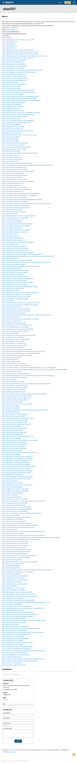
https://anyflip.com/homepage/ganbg (13, 313)
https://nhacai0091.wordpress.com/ (13, 220)
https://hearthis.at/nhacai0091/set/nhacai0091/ (16, 465)
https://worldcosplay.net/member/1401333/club (16, 551)
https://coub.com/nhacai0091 (11, 408)
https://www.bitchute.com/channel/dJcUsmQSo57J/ (17, 325)
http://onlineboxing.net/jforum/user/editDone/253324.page (20, 305)
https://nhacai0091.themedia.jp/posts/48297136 (16, 208)
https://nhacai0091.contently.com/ (12, 228)
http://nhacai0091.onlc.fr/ (9, 234)
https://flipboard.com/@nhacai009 (12, 129)
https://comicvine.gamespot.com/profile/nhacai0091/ (18, 242)
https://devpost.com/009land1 (11, 515)
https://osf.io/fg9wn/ (8, 301)
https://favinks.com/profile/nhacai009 (13, 102)
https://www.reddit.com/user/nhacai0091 (14, 66)
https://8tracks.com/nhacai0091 (11, 426)
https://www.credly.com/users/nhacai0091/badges (17, 647)
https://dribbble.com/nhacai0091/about (14, 80)
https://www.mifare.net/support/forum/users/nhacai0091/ (19, 614)
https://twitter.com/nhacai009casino (13, 62)
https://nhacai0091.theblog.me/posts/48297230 (16, 226)
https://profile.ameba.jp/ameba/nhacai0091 (15, 218)
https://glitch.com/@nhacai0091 (11, 357)
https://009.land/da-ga (9, 44)
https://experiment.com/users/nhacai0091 (15, 499)
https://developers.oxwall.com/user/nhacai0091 (16, 295)
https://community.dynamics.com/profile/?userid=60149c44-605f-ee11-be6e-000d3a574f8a (29, 367)
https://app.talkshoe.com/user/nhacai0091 (15, 580)
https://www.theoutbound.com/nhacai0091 (15, 420)
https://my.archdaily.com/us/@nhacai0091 (15, 272)
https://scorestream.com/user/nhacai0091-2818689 (17, 282)
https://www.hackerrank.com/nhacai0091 (14, 345)
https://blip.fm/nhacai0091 (10, 529)
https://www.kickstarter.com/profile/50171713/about (18, 131)
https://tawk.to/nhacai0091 (10, 139)
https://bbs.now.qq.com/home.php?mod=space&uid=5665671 (20, 96)
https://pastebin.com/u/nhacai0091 (12, 274)
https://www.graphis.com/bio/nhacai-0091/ (15, 503)
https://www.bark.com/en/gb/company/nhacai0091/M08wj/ (20, 286)
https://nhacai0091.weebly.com (11, 108)
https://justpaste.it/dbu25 (9, 214)
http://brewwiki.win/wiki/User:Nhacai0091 (14, 511)
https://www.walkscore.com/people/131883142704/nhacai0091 (21, 266)
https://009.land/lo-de (8, 48)
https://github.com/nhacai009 (11, 151)
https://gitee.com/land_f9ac (10, 161)
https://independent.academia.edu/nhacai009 (16, 147)
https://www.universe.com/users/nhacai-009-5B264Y (18, 329)
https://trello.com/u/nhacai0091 (11, 307)
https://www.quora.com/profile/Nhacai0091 (15, 250)
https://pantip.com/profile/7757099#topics (14, 378)
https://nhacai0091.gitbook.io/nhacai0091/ (14, 187)
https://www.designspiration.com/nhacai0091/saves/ (18, 418)
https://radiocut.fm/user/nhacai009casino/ (15, 541)
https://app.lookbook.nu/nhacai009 (12, 173)
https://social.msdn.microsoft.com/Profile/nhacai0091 (18, 90)
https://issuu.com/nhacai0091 (11, 125)
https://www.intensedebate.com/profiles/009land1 (17, 396)
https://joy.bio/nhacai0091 (10, 495)
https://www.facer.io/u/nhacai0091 (12, 645)
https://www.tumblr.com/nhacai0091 (13, 68)
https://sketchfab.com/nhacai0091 (12, 159)
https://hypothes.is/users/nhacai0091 (13, 446)
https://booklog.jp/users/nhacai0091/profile (15, 414)
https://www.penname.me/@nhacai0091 (14, 280)
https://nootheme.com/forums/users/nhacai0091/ (17, 471)
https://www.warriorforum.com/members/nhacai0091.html (19, 452)
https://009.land (12, 30)
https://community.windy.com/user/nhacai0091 (16, 311)
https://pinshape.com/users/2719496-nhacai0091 (17, 456)
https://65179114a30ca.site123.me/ (12, 210)
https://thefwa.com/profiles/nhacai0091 (14, 392)
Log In (60, 2)
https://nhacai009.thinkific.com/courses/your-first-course (19, 135)
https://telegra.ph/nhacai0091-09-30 (13, 288)
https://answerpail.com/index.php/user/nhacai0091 (17, 458)
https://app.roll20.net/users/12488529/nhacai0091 (17, 509)
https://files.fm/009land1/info (11, 412)
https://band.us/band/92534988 (11, 222)
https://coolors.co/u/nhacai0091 (11, 321)
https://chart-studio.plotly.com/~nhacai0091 (15, 327)
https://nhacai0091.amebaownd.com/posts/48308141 (18, 252)
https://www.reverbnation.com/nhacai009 (14, 169)
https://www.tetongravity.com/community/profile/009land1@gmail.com (23, 531)
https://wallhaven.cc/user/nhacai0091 (13, 588)
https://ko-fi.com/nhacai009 (10, 141)
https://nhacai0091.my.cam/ (10, 244)
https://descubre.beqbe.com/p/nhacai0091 (15, 543)
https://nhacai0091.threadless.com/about (14, 276)
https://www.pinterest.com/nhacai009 (13, 64)
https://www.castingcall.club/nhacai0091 (14, 622)
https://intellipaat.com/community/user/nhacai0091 (17, 572)
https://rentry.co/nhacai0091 (10, 568)
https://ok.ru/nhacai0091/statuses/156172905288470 (18, 121)
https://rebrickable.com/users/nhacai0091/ (15, 584)
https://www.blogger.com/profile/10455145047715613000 (19, 72)
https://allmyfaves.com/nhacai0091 (12, 598)
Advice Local (5, 761)
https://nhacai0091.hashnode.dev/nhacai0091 (16, 309)
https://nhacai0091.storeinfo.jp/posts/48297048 (16, 189)
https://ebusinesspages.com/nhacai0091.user (16, 398)
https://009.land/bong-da (9, 42)
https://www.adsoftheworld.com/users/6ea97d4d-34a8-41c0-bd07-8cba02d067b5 (26, 384)
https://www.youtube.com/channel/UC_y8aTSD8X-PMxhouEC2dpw (22, 70)
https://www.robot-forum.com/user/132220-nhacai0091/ (19, 467)
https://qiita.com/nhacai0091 (10, 291)
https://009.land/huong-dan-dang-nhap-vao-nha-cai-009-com (20, 54)
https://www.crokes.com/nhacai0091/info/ (14, 653)
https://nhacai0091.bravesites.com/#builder (15, 202)
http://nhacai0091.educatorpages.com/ (14, 240)
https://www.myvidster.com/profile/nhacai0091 (16, 634)
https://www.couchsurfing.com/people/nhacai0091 (17, 349)
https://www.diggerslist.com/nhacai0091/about (16, 655)
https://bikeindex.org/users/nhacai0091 (14, 665)
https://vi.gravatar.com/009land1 (12, 104)
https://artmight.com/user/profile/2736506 (14, 179)
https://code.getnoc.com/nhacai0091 (13, 337)
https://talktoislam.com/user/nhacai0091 (14, 442)
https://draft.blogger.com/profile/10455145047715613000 (19, 98)
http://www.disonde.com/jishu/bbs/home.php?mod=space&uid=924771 (23, 351)
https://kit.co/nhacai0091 (9, 380)
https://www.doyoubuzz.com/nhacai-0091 (14, 444)
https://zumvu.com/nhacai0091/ (11, 663)
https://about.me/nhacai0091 (11, 137)
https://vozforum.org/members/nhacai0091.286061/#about (20, 153)
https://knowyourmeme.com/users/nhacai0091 (16, 297)
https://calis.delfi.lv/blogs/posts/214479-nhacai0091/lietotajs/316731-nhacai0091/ (26, 204)
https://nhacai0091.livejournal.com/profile (14, 232)
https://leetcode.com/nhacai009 (11, 133)
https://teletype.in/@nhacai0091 (11, 371)
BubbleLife (9, 2)
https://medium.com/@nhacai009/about (14, 76)
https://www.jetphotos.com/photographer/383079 (17, 643)
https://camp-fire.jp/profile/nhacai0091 (14, 264)
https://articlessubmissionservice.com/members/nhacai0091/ (20, 319)
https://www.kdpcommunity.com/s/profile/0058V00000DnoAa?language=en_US (26, 602)
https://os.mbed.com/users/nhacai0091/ (14, 448)
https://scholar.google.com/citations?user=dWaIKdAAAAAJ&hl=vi (21, 100)
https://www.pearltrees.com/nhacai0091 (14, 363)
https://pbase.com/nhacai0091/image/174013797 (17, 549)
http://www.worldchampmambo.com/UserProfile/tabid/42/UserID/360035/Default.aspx (28, 375)
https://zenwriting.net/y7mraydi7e (12, 487)
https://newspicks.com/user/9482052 (13, 390)
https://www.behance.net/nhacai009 (13, 127)
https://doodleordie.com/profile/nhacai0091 (15, 626)
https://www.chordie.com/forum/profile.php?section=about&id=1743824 (24, 620)
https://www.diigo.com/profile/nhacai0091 (14, 284)
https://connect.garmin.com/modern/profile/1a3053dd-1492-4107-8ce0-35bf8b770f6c (27, 165)
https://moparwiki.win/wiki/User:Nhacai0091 (15, 248)
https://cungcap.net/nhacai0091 (11, 657)
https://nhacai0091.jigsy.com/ (11, 317)
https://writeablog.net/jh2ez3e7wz (12, 483)
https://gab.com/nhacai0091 (10, 333)
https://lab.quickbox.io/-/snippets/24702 (14, 343)
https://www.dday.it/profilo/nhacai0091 (14, 618)
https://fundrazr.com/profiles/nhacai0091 (14, 388)
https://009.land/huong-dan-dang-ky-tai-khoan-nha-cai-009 (20, 52)
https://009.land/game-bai (10, 46)
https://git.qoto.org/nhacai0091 (11, 574)
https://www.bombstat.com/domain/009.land (15, 576)
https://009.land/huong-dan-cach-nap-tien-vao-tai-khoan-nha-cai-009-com (24, 56)
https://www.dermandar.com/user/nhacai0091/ (16, 606)
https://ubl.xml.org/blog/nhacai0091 (13, 430)
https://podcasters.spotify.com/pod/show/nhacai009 (18, 171)
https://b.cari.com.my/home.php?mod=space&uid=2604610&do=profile (23, 659)
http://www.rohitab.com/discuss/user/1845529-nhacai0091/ (20, 562)
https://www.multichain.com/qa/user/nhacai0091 (17, 424)
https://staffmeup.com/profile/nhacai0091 (14, 400)
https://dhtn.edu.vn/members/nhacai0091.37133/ (17, 460)
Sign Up (67, 2)
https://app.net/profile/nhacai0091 (12, 434)
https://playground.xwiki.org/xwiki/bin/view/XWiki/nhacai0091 (21, 193)
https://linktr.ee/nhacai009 (10, 82)
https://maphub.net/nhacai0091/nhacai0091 (15, 638)
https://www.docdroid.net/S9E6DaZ (12, 519)
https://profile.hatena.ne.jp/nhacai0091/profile (16, 123)
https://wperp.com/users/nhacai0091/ (13, 578)
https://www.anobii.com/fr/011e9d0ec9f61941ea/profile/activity (21, 539)
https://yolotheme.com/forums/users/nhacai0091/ (17, 485)
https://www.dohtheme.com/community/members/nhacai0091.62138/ (23, 632)
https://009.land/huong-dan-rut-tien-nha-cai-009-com (18, 58)
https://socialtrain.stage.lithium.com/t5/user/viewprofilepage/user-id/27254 (25, 410)
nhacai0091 (9, 8)
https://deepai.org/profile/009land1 (13, 493)
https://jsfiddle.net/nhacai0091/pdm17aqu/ (15, 270)
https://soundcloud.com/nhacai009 (12, 94)
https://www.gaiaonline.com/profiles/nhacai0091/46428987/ (20, 525)
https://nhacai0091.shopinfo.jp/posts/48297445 (16, 230)
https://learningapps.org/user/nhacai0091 (15, 386)
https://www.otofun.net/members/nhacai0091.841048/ (18, 600)
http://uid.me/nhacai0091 (9, 481)
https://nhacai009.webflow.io (11, 155)
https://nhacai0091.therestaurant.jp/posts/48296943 (18, 181)
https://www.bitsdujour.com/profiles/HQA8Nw (16, 558)
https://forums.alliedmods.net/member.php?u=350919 (18, 527)
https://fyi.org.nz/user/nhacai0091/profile (14, 422)
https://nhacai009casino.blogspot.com (13, 74)
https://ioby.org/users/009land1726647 (14, 505)
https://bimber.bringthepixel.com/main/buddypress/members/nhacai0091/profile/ (27, 315)
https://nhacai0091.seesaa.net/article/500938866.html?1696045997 (22, 199)
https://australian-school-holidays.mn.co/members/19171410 (20, 303)
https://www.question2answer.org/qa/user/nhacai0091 (19, 335)
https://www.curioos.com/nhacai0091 (13, 636)
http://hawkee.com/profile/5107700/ (13, 564)
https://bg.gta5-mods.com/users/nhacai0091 (15, 489)
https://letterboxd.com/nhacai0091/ (12, 475)
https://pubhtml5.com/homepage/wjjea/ (14, 323)
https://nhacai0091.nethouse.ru (11, 157)
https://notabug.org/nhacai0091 (11, 582)
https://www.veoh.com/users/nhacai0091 (14, 428)
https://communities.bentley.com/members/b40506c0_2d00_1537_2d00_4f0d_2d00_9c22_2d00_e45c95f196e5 (34, 369)
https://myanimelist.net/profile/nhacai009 (14, 175)
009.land (5, 700)
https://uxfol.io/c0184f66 (9, 586)
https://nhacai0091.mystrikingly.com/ (13, 238)
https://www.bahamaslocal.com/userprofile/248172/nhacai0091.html (23, 608)
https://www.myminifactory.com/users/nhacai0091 (17, 404)
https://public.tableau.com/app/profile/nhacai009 (17, 163)
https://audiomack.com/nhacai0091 (12, 347)
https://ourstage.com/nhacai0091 (12, 604)
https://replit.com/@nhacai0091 (11, 361)
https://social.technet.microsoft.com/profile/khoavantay (19, 92)
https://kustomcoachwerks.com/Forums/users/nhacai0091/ (20, 440)
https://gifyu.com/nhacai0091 (11, 406)
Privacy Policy (17, 761)
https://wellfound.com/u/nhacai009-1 (13, 110)
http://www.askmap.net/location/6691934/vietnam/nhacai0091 (21, 628)
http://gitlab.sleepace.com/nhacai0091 (13, 341)
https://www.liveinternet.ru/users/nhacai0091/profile (18, 115)
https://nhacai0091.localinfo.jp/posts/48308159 (16, 365)
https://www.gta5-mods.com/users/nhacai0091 (16, 479)
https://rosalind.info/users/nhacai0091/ (14, 246)
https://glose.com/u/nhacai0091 (11, 177)
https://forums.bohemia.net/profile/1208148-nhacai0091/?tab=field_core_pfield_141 (27, 570)
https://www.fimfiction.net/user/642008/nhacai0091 (17, 616)
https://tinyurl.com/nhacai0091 (11, 119)
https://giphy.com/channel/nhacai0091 (13, 521)
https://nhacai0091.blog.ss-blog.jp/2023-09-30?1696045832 (19, 195)
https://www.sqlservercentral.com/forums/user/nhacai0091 (20, 596)
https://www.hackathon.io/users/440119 (14, 590)
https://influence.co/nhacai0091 (11, 438)
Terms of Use (26, 761)
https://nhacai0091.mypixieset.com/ (13, 191)
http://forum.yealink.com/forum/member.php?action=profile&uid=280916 (24, 394)
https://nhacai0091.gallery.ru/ (11, 236)
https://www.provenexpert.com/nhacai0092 (15, 143)
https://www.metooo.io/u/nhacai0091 (13, 533)
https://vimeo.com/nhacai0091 (11, 86)
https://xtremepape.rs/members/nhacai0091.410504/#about (20, 293)
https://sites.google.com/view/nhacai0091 (14, 117)
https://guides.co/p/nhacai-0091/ (12, 560)
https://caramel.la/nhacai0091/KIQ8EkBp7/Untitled (17, 224)
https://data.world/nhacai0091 (11, 454)
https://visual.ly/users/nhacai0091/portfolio (15, 299)
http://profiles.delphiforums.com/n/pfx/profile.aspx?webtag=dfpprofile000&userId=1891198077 (31, 537)
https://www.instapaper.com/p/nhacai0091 (15, 331)
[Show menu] (73, 2)
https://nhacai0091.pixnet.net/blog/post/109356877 (17, 260)
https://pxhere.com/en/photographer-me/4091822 (17, 355)
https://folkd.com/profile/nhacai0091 (13, 382)
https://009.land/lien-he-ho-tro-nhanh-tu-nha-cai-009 (18, 40)
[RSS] (74, 754)
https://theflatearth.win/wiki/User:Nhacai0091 (16, 206)
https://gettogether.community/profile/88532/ (15, 462)
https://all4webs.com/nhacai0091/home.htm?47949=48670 (19, 661)
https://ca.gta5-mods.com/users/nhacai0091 (15, 491)
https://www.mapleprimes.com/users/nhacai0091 (17, 592)
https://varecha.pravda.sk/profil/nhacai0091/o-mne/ (18, 436)
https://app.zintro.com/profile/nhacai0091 (14, 554)
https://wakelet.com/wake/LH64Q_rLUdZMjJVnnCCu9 (18, 278)
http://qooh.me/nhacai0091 (10, 624)
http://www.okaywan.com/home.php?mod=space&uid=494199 (21, 353)
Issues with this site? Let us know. (10, 674)
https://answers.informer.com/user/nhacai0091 (16, 507)
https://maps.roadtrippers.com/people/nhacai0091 (17, 477)
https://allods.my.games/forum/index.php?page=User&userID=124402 (23, 501)
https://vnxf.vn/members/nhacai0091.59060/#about (17, 523)
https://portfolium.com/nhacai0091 (12, 641)
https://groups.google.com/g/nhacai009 (14, 149)
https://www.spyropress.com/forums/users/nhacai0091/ (19, 556)
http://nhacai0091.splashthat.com (12, 185)
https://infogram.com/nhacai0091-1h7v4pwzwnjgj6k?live (19, 216)
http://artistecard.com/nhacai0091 (12, 450)
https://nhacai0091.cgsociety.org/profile (14, 432)
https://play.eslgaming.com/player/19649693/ (15, 373)
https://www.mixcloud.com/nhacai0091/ (14, 547)
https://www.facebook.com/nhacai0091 (14, 60)
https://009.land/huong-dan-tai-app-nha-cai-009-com (18, 50)
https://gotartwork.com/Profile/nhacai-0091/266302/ (17, 612)
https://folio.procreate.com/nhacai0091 (14, 416)
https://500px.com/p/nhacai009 (11, 88)
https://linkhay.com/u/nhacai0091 (12, 402)
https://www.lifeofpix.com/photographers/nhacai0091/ (18, 594)
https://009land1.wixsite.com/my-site (13, 106)
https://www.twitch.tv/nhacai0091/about (14, 84)
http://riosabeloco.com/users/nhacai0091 (14, 197)
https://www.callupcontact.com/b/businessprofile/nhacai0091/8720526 (23, 535)
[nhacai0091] (4, 704)
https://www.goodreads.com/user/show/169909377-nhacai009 (21, 112)
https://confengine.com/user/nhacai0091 (14, 630)
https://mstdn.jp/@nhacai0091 (11, 566)
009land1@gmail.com (12, 28)
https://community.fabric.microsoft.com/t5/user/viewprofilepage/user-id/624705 (26, 262)
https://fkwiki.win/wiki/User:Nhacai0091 (14, 212)
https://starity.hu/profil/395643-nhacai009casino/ (17, 649)
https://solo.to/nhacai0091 (10, 359)
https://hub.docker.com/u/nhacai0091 (13, 145)
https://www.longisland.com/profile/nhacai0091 (16, 473)
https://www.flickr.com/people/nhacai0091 (15, 78)
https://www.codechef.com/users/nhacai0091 (16, 469)
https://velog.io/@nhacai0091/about (13, 610)
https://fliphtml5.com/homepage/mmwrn (14, 167)
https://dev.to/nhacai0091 (10, 258)
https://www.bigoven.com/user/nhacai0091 (15, 545)
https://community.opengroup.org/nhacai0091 (16, 339)
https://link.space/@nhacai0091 (11, 497)
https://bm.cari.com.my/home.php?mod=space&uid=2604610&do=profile (24, 651)
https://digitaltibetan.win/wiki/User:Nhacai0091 (16, 517)
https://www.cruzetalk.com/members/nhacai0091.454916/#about (21, 513)
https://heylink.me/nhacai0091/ (11, 268)
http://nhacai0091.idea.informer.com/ (13, 183)
